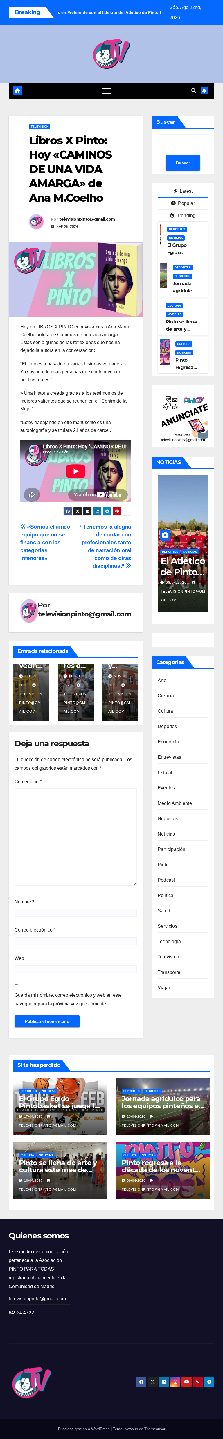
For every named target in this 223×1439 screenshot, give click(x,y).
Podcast (166, 880)
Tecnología (169, 941)
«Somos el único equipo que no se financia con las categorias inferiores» (45, 542)
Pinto (163, 864)
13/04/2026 (137, 1116)
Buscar (165, 122)
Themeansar (154, 1429)
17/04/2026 (34, 1116)
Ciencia (166, 695)
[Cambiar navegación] (106, 91)
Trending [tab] (186, 215)
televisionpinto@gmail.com (87, 219)
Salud (164, 910)
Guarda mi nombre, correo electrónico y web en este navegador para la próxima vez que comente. (68, 999)
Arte (162, 680)
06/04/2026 (177, 583)
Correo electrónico (35, 929)
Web (19, 958)
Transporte (169, 972)
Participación (172, 849)
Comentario (28, 781)
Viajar (164, 987)
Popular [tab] (186, 203)
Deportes (177, 229)
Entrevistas (169, 757)
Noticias (176, 237)
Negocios (182, 276)
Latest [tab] (186, 191)
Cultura (174, 305)
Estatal (165, 772)
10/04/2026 (34, 1180)
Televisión (39, 126)
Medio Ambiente (175, 803)
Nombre (24, 901)
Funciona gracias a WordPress (84, 1429)
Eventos (166, 787)
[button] (193, 90)
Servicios (167, 926)
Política (166, 895)
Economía (168, 741)
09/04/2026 (137, 1180)
